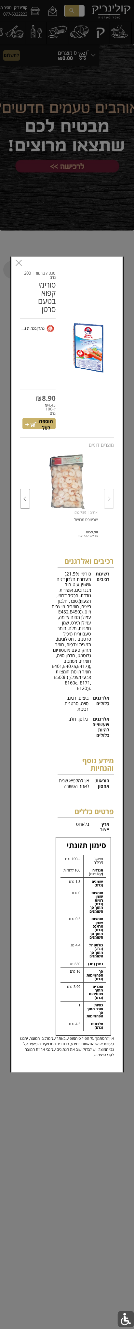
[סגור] (18, 263)
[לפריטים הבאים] (25, 498)
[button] (87, 347)
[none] (67, 492)
